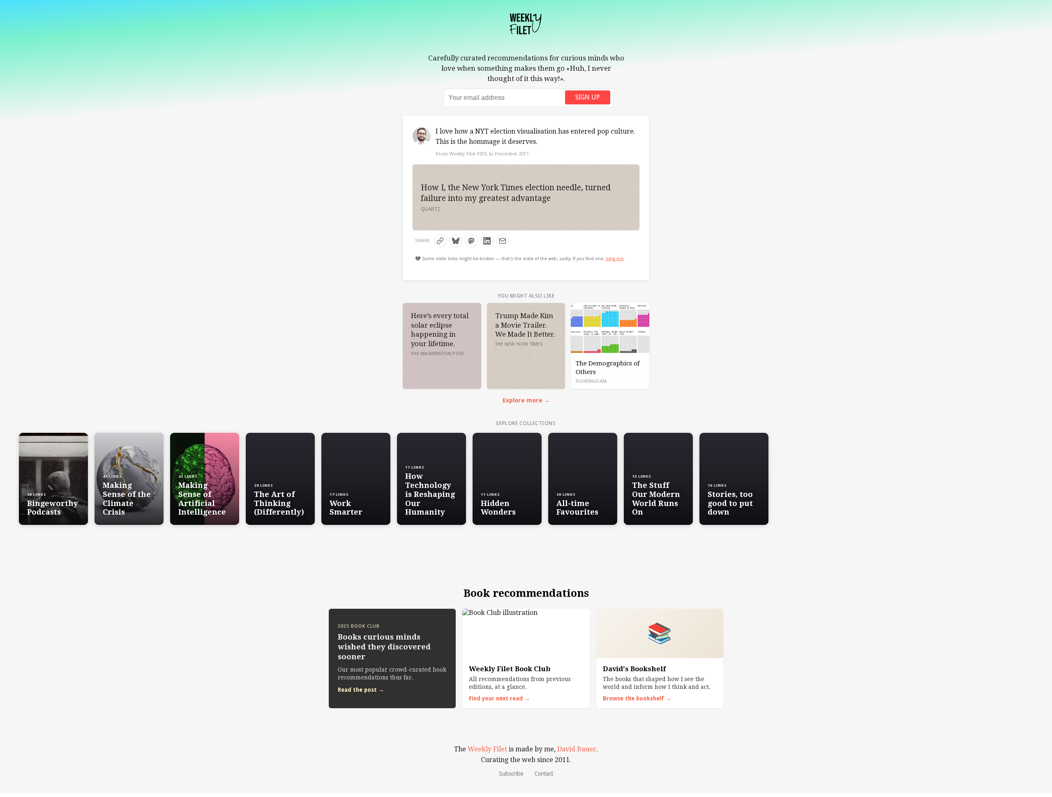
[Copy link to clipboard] (440, 240)
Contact (544, 773)
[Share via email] (502, 240)
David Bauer (576, 749)
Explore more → (526, 400)
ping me (614, 258)
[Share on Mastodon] (471, 240)
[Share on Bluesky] (455, 240)
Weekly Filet (487, 749)
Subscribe (511, 773)
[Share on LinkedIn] (487, 240)
